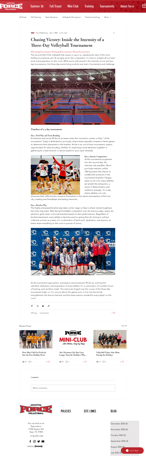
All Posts (22, 17)
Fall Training (36, 17)
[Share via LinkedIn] (43, 306)
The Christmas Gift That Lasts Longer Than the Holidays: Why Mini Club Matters (72, 353)
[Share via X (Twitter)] (37, 306)
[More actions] (113, 32)
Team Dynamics (51, 17)
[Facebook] (30, 441)
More (106, 17)
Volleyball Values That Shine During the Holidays (108, 353)
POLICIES (66, 411)
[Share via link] (49, 306)
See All (124, 326)
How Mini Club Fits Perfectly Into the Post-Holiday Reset (34, 353)
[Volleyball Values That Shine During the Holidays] (110, 339)
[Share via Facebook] (32, 306)
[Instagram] (34, 441)
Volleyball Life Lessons (72, 17)
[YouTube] (43, 441)
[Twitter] (38, 441)
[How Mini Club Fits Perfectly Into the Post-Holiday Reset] (36, 339)
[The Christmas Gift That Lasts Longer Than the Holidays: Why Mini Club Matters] (73, 339)
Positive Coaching (92, 17)
